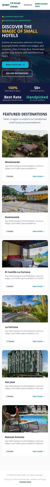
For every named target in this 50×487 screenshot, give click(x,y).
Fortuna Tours (25, 482)
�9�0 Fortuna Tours (41, 4)
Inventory (28, 5)
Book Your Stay (14, 65)
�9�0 (11, 4)
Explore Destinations (17, 73)
